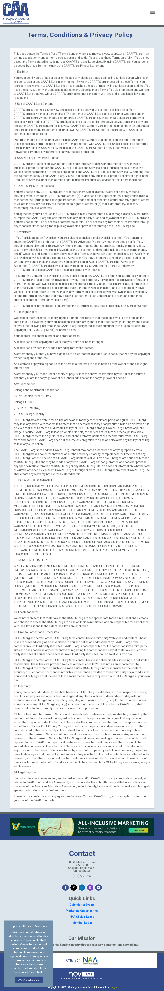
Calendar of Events (82, 904)
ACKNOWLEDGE (28, 979)
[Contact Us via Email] (98, 887)
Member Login (82, 922)
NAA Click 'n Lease (82, 916)
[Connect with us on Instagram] (90, 887)
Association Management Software (82, 978)
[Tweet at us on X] (73, 887)
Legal (114, 987)
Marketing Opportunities (82, 910)
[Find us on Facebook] (65, 887)
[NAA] (90, 960)
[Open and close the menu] (94, 12)
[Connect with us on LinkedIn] (82, 887)
